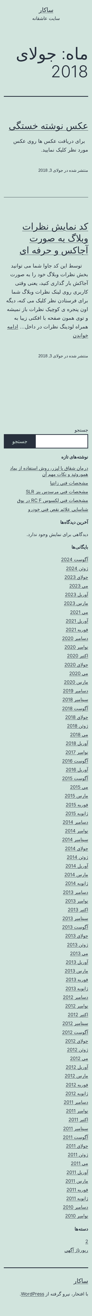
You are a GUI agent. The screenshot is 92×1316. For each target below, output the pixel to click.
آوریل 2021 (77, 621)
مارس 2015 (76, 795)
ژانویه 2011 (77, 1198)
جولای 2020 (76, 664)
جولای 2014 (76, 848)
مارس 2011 (76, 1181)
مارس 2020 (76, 682)
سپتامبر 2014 (75, 839)
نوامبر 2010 (76, 1215)
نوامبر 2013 (76, 901)
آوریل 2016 (77, 769)
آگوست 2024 (74, 559)
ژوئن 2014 (77, 857)
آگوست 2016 (75, 761)
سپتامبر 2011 (75, 1128)
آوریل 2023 (76, 594)
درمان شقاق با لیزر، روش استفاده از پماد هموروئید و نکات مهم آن (49, 471)
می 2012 (79, 1058)
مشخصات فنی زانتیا (69, 483)
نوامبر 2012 (76, 1006)
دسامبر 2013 (75, 892)
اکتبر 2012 (78, 1014)
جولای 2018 (76, 717)
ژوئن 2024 (77, 568)
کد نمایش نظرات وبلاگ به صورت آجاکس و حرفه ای (53, 238)
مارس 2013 (76, 970)
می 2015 (79, 787)
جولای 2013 (76, 935)
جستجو (81, 430)
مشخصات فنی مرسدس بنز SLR (57, 491)
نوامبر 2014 (76, 830)
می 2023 (78, 586)
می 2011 (79, 1163)
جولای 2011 (77, 1146)
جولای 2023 (76, 577)
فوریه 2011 (77, 1189)
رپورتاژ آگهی (76, 1250)
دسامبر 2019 (75, 690)
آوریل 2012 (77, 1067)
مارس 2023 (76, 603)
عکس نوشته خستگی (48, 125)
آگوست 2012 (75, 1032)
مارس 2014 (76, 874)
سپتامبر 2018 (75, 699)
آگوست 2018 (75, 708)
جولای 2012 (76, 1041)
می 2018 (79, 734)
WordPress (32, 1294)
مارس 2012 (76, 1075)
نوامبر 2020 (76, 647)
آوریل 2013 (77, 962)
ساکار (46, 10)
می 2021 (79, 612)
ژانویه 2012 (76, 1093)
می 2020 (78, 673)
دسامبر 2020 (75, 638)
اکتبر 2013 (78, 909)
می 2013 (79, 953)
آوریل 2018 (77, 743)
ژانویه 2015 (76, 813)
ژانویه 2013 (76, 988)
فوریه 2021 (77, 629)
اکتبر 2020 (77, 655)
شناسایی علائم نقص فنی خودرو (58, 509)
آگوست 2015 (75, 778)
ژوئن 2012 (77, 1049)
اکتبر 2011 (78, 1119)
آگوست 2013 (75, 927)
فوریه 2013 (77, 979)
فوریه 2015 (77, 804)
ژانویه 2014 (76, 883)
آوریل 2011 (77, 1172)
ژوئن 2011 (78, 1154)
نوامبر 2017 (76, 752)
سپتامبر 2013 (75, 918)
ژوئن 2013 (77, 944)
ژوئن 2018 (77, 726)
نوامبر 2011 (77, 1111)
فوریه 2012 (77, 1084)
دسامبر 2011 (76, 1102)
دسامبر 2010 (75, 1207)
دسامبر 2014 (75, 822)
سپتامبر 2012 (75, 1023)
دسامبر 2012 (75, 997)
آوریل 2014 (76, 866)
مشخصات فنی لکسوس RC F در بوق (52, 500)
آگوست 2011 (75, 1137)
